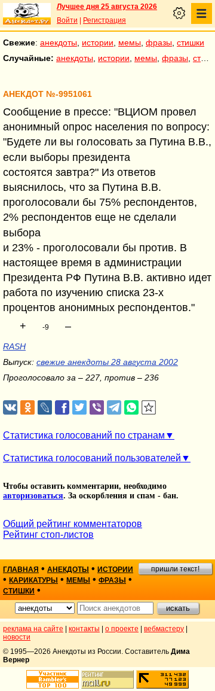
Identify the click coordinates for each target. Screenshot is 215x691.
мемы (129, 42)
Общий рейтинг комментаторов (72, 524)
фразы (159, 42)
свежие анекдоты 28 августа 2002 (107, 362)
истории (97, 42)
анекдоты (58, 42)
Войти (67, 20)
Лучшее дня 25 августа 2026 (107, 6)
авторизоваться (33, 495)
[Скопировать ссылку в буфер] (149, 407)
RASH (14, 346)
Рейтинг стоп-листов (48, 534)
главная (21, 569)
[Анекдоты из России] (27, 14)
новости (16, 637)
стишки (190, 42)
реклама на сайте (33, 629)
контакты (84, 629)
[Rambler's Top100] (52, 679)
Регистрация (104, 20)
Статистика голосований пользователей (92, 458)
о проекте (122, 629)
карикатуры (33, 580)
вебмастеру (164, 629)
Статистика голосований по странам (84, 435)
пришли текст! (175, 569)
